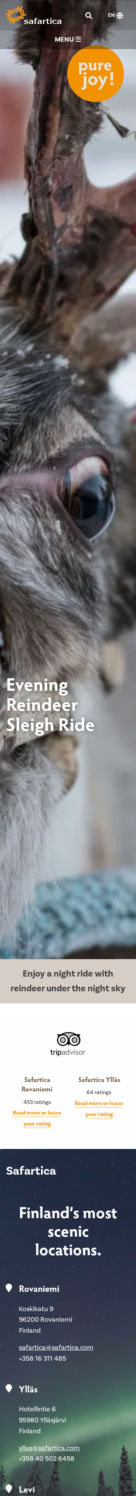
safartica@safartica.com (56, 1347)
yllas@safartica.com (49, 1448)
